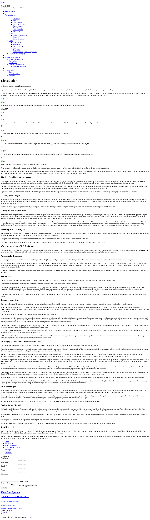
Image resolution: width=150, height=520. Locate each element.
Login (30, 517)
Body (6, 508)
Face (2, 508)
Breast (10, 508)
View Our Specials (10, 492)
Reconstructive (17, 508)
